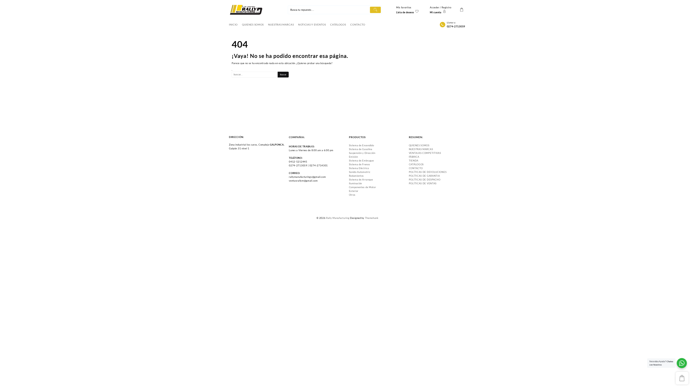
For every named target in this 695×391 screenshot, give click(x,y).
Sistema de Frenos (359, 164)
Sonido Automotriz (359, 172)
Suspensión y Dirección (362, 153)
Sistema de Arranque (361, 179)
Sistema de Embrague (361, 160)
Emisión (353, 156)
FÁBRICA (414, 156)
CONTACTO (416, 168)
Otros (352, 194)
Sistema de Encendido (361, 145)
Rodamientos (356, 175)
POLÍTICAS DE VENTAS (423, 183)
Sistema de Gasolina (360, 149)
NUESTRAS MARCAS (421, 149)
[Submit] (375, 10)
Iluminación (355, 183)
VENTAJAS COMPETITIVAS (425, 153)
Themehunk (371, 217)
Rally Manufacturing (337, 217)
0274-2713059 (456, 26)
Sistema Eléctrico (359, 168)
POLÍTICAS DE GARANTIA (424, 175)
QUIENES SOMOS (419, 145)
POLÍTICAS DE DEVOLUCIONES (428, 172)
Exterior (354, 191)
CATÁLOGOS (416, 164)
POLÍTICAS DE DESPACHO (425, 179)
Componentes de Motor (362, 187)
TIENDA (413, 160)
